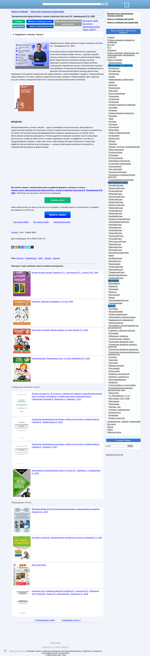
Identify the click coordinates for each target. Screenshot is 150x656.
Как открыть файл (90, 21)
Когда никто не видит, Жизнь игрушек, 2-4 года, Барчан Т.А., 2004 (60, 330)
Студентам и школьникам (120, 164)
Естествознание (116, 158)
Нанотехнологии (116, 323)
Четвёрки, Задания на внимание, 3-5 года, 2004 (52, 302)
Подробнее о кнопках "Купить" (29, 35)
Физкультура (114, 138)
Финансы (113, 292)
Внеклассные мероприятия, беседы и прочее (120, 15)
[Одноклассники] (15, 247)
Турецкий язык (115, 227)
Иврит (111, 255)
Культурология (115, 166)
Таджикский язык (116, 278)
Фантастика (114, 393)
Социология (114, 99)
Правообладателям (61, 222)
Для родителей (115, 169)
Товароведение (115, 303)
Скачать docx (58, 200)
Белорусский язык (116, 205)
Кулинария (113, 415)
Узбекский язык (115, 213)
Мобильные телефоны (118, 336)
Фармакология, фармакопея (121, 320)
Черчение (113, 124)
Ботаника (113, 110)
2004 (40, 258)
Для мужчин (114, 401)
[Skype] (29, 247)
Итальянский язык (117, 197)
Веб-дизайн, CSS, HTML (119, 399)
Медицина (113, 382)
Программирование (117, 380)
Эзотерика (113, 309)
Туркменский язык (116, 272)
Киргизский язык (116, 270)
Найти (110, 430)
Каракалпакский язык (118, 275)
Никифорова (31, 258)
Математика (114, 68)
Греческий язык (115, 233)
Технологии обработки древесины (124, 349)
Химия (111, 82)
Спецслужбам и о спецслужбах (122, 385)
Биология (113, 85)
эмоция (48, 258)
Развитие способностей (119, 374)
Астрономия (114, 136)
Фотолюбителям (116, 312)
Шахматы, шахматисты (119, 377)
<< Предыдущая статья (44, 620)
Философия (114, 130)
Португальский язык (117, 241)
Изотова (20, 258)
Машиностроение (116, 366)
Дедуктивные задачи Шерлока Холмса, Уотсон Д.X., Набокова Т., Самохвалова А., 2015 (66, 472)
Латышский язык (116, 236)
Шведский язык (115, 247)
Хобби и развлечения (118, 314)
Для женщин (114, 368)
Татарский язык (115, 211)
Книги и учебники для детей (120, 19)
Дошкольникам (115, 63)
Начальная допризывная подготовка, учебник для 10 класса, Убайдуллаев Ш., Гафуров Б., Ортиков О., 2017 (66, 445)
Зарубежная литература (119, 161)
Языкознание (114, 264)
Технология (114, 96)
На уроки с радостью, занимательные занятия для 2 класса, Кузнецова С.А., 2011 (67, 538)
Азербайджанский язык (119, 222)
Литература (114, 74)
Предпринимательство (119, 300)
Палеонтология (115, 152)
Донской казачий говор (119, 253)
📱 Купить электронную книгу (40, 26)
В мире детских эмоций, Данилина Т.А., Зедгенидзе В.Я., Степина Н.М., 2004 (65, 273)
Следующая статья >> (71, 620)
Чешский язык (115, 244)
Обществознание (116, 150)
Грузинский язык (116, 267)
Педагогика (114, 102)
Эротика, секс (115, 407)
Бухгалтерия (114, 295)
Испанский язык (116, 191)
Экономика (113, 289)
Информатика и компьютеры (121, 80)
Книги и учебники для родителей (122, 22)
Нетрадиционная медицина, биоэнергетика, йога (120, 389)
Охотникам (113, 333)
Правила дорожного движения (122, 105)
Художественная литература (121, 113)
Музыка (112, 141)
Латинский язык (115, 199)
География (113, 155)
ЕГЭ (109, 48)
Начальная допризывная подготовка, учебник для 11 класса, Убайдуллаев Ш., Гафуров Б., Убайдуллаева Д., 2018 (66, 420)
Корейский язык (115, 216)
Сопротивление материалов (121, 180)
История (112, 122)
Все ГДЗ (110, 45)
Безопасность (115, 413)
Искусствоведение (117, 94)
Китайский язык (115, 258)
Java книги (113, 363)
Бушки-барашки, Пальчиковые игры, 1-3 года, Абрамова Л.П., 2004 (61, 358)
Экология (113, 144)
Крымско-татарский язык (119, 219)
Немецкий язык (115, 194)
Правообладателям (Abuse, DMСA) (91, 28)
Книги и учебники (114, 60)
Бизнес (112, 298)
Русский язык (114, 71)
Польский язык (115, 239)
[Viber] (22, 247)
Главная (111, 37)
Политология (114, 88)
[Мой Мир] (19, 247)
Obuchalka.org (17, 651)
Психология (114, 127)
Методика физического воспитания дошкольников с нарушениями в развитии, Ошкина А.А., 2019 (66, 510)
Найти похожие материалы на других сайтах (68, 22)
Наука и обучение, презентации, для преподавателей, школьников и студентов (123, 55)
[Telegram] (25, 247)
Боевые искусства (117, 418)
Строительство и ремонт (119, 339)
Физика (112, 77)
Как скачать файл (21, 222)
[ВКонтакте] (12, 247)
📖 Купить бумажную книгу (40, 21)
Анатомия (113, 108)
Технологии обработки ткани (121, 342)
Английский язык (116, 185)
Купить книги (57, 214)
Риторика (113, 116)
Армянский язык (116, 208)
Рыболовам (114, 404)
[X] (32, 247)
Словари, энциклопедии (119, 410)
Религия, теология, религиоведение (124, 147)
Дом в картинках (39, 565)
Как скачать (88, 24)
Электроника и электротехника (122, 317)
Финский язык (115, 261)
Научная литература (118, 172)
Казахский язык (115, 230)
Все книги (111, 424)
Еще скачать (18, 26)
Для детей (113, 91)
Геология (113, 357)
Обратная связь (114, 432)
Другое (110, 427)
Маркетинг (113, 286)
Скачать (18, 21)
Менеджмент (114, 284)
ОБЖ (111, 119)
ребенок (56, 258)
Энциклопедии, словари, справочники (123, 422)
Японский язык (115, 250)
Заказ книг (113, 360)
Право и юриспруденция (119, 133)
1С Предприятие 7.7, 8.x (119, 396)
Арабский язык (115, 225)
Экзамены (111, 50)
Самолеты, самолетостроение (122, 331)
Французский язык (117, 188)
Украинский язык (116, 202)
